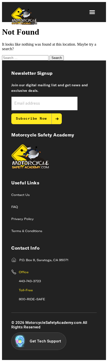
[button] (92, 12)
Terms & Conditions (26, 231)
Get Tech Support (45, 341)
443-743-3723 (30, 281)
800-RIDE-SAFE (32, 299)
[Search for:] (25, 57)
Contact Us (20, 195)
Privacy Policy (22, 219)
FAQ (14, 207)
